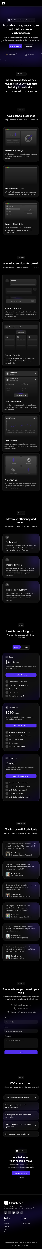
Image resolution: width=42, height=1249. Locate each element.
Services (6, 1224)
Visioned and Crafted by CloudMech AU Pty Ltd (21, 1243)
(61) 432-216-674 (22, 1008)
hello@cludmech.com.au (22, 1005)
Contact (6, 1232)
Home (23, 1221)
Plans (5, 1229)
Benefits (6, 1226)
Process (6, 1221)
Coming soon (26, 1224)
